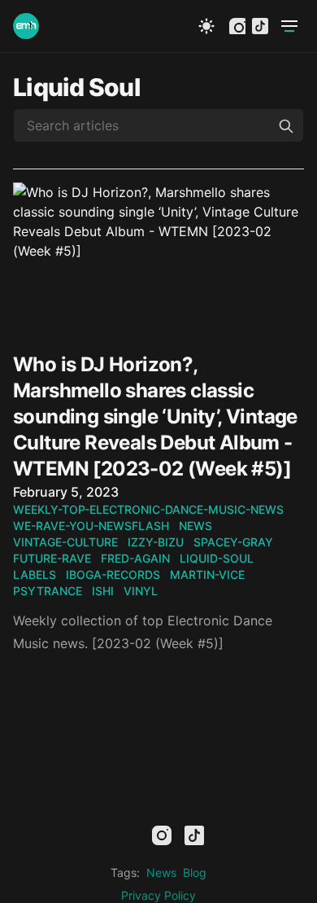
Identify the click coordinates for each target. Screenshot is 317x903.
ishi (103, 591)
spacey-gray (233, 542)
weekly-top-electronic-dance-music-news (148, 509)
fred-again (135, 558)
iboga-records (113, 574)
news (195, 526)
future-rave (52, 558)
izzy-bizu (156, 542)
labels (34, 574)
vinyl (141, 591)
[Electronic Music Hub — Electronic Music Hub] (26, 26)
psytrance (47, 591)
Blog (194, 872)
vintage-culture (65, 542)
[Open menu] (289, 26)
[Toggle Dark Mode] (206, 26)
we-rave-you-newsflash (91, 526)
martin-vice (207, 574)
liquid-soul (217, 558)
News (161, 872)
